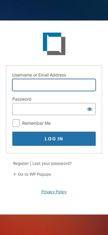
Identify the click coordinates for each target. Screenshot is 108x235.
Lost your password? (52, 163)
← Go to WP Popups (32, 174)
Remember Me (36, 123)
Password (22, 99)
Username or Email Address (39, 74)
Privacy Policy (54, 191)
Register (21, 163)
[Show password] (90, 109)
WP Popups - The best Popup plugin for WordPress (54, 45)
